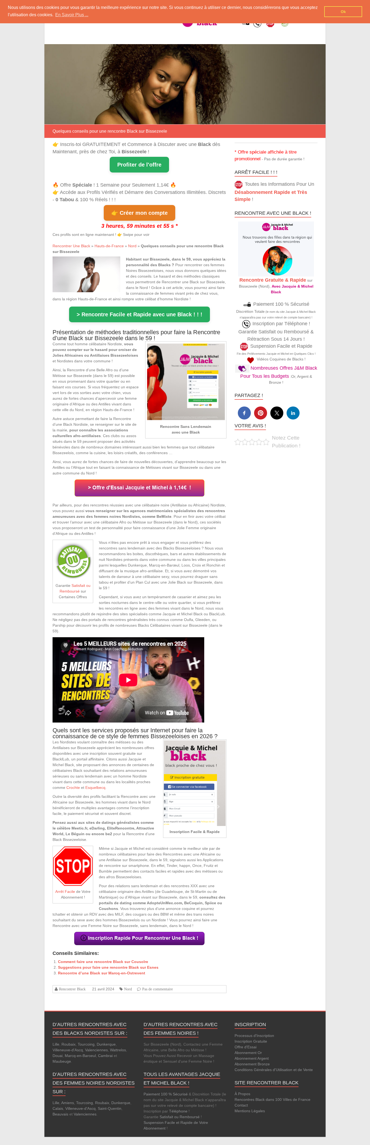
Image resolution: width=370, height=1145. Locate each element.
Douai (58, 1055)
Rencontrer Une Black (71, 246)
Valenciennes (96, 1050)
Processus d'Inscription (254, 1035)
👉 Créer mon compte (139, 213)
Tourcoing (86, 1044)
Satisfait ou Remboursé (180, 1117)
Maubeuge (62, 1061)
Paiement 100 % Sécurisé (166, 1094)
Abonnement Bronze (252, 1064)
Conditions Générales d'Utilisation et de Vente (274, 1070)
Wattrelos (118, 1050)
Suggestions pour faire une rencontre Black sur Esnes (108, 967)
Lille (56, 1044)
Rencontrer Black (72, 989)
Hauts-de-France (109, 246)
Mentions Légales (250, 1111)
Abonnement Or (248, 1052)
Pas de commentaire (157, 989)
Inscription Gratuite (251, 1041)
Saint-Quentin (109, 1108)
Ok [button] (343, 11)
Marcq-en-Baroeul (80, 1055)
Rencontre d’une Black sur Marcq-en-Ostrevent (101, 973)
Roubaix (68, 1044)
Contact (241, 1105)
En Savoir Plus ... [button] (71, 14)
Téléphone (178, 1111)
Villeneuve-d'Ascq (68, 1050)
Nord (132, 246)
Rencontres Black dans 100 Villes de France (272, 1099)
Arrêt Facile (65, 891)
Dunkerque (106, 1044)
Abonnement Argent (252, 1058)
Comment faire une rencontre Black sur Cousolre (103, 961)
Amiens (67, 1103)
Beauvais (60, 1114)
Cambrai (105, 1055)
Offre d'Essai (246, 1047)
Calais (58, 1108)
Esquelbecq (95, 787)
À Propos (242, 1094)
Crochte (73, 787)
